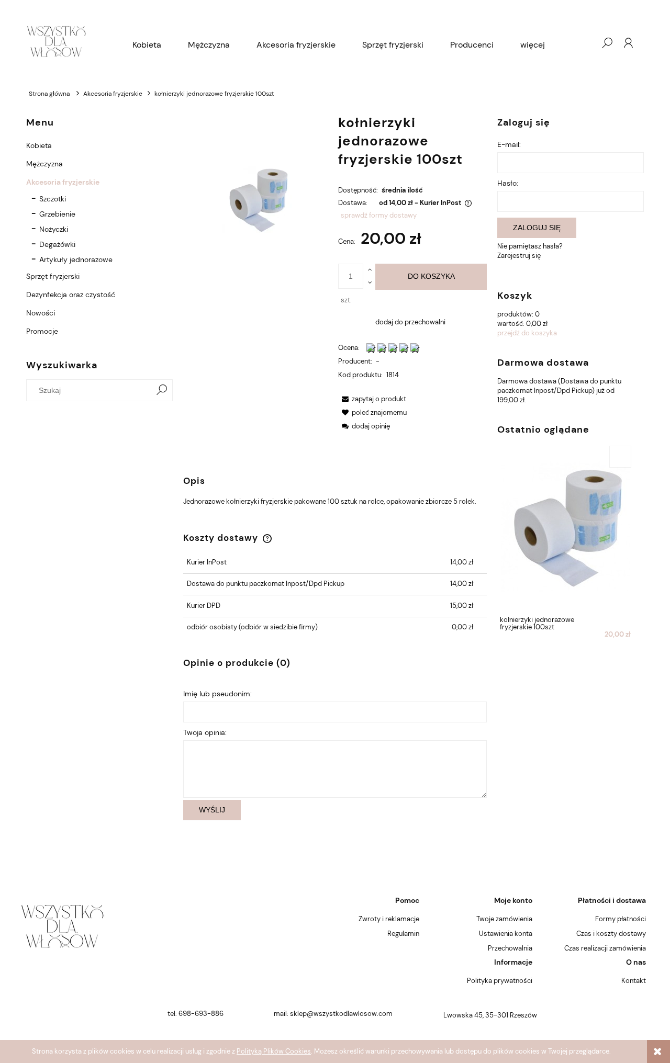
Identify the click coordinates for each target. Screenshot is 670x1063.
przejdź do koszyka (527, 333)
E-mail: (509, 144)
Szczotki (52, 198)
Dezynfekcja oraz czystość (70, 294)
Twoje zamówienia (504, 918)
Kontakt (633, 980)
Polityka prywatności (499, 980)
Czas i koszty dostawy (611, 933)
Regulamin (403, 933)
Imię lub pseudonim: (217, 693)
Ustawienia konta (505, 933)
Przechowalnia (510, 948)
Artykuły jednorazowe (76, 259)
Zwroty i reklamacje (389, 918)
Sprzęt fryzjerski (53, 276)
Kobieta (39, 145)
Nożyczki (53, 229)
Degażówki (57, 244)
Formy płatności (620, 918)
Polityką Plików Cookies (274, 1051)
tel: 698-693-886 (196, 1013)
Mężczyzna (44, 163)
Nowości (40, 313)
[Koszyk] (585, 43)
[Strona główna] (56, 43)
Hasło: (507, 183)
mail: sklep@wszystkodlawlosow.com (333, 1013)
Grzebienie (57, 214)
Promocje (42, 331)
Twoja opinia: (205, 732)
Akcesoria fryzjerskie (62, 182)
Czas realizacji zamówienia (605, 948)
